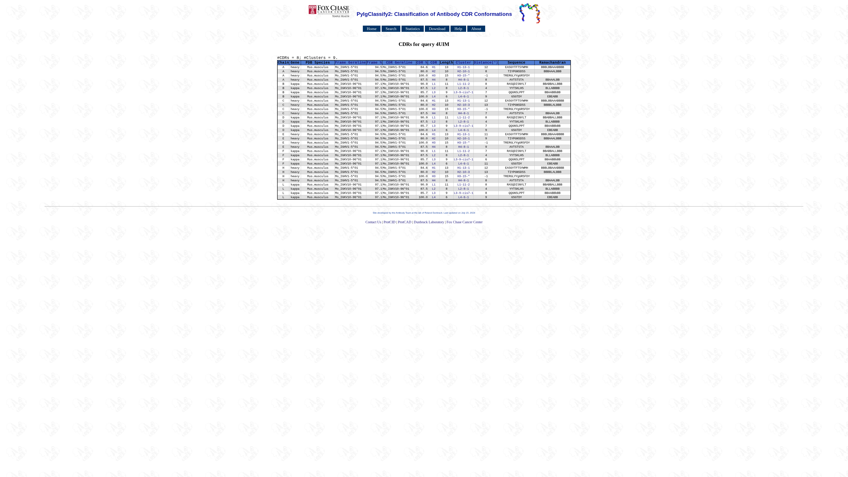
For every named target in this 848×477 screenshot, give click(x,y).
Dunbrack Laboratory (429, 222)
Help (458, 28)
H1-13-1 (463, 67)
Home (372, 28)
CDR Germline (399, 63)
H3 (433, 75)
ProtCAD (404, 222)
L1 (433, 84)
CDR (433, 63)
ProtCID (390, 222)
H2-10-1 (463, 71)
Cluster (463, 63)
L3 (433, 92)
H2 (433, 71)
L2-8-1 (463, 88)
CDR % (422, 63)
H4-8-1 (463, 79)
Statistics (412, 28)
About (476, 28)
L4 (433, 96)
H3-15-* (463, 75)
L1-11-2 (463, 84)
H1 (433, 67)
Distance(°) (486, 63)
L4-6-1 (463, 96)
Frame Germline (350, 63)
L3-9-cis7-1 (463, 92)
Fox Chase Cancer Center (465, 222)
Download (437, 28)
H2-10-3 (463, 105)
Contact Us (373, 222)
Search (391, 28)
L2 (433, 88)
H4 (433, 79)
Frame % (374, 63)
